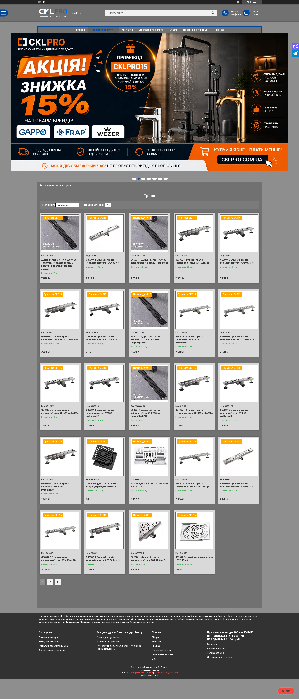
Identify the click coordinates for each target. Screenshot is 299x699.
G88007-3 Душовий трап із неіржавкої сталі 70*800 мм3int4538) (234, 413)
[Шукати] (213, 13)
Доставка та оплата (151, 29)
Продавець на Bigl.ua (149, 670)
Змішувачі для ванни (49, 641)
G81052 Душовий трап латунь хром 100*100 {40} (194, 559)
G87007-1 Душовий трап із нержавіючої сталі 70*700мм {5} (237, 338)
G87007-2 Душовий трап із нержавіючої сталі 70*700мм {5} (103, 261)
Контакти (127, 29)
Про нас (219, 29)
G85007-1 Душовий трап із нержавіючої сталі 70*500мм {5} (192, 485)
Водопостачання (216, 648)
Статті (173, 29)
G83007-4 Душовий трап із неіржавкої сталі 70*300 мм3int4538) (55, 486)
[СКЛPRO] (53, 13)
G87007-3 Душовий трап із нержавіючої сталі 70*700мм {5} (103, 338)
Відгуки (155, 637)
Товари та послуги (102, 29)
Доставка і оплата (161, 650)
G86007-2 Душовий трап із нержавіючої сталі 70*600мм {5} (237, 485)
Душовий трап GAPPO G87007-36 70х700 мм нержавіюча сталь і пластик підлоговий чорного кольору (58, 264)
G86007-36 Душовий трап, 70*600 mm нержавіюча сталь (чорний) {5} (149, 261)
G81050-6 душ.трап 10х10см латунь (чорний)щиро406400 (101, 485)
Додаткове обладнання (219, 657)
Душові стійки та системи (52, 650)
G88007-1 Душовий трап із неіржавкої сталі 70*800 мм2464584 (189, 339)
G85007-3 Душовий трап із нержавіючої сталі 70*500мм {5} (237, 261)
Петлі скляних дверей (108, 641)
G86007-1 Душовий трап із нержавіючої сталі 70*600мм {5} (58, 559)
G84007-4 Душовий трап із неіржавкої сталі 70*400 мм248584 (194, 411)
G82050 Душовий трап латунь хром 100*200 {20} (149, 485)
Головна (80, 29)
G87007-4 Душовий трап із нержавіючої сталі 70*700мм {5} (192, 261)
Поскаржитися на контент (141, 673)
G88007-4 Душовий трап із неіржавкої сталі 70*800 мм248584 (59, 338)
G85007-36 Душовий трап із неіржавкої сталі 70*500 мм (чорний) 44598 (145, 339)
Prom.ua (164, 667)
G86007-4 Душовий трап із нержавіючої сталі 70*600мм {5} (103, 559)
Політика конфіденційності (166, 673)
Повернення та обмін (195, 29)
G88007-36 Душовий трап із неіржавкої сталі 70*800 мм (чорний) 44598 (145, 413)
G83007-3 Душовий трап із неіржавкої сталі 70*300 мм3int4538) (100, 413)
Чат (288, 691)
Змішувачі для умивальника (53, 646)
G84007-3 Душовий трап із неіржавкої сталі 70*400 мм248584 (59, 411)
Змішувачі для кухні (49, 637)
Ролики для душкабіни (108, 637)
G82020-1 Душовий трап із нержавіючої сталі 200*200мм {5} (148, 559)
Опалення (212, 644)
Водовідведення (215, 653)
